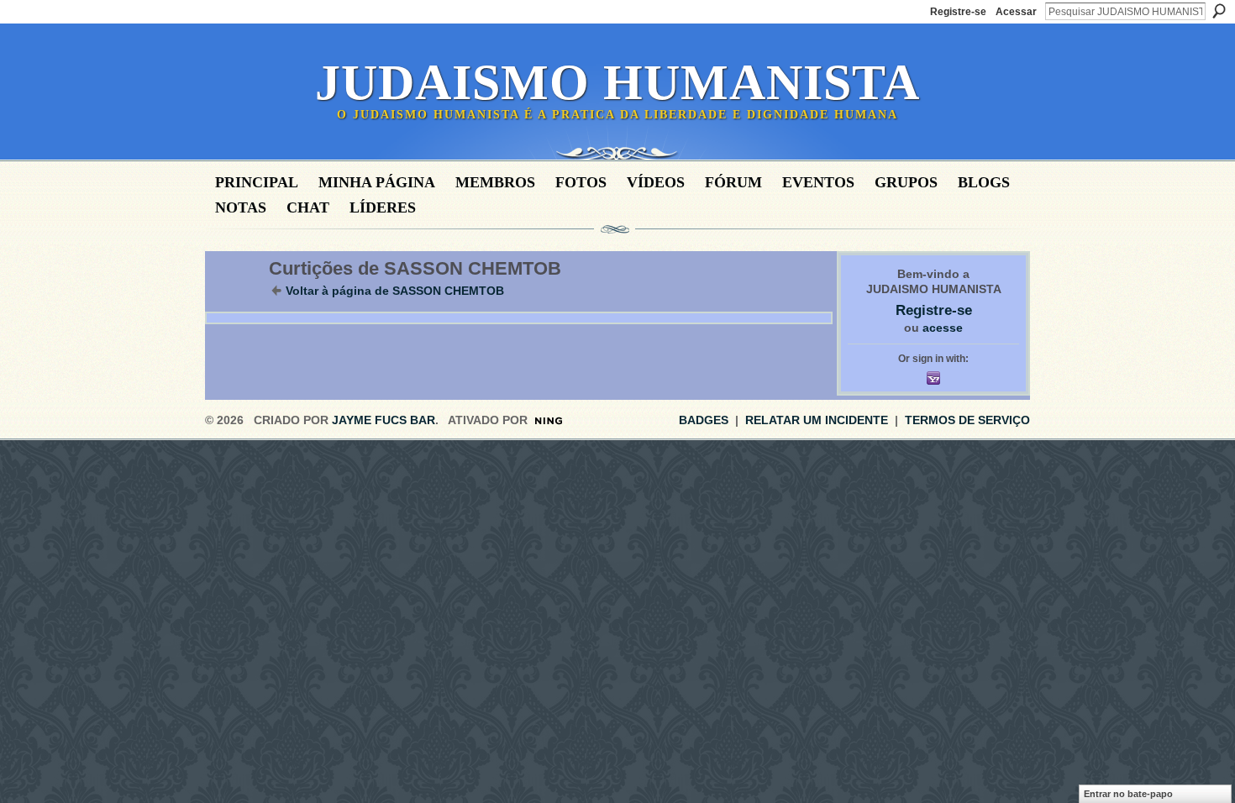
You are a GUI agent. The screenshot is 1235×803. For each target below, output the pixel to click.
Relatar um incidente (816, 420)
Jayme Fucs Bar (383, 420)
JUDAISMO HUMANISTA (617, 82)
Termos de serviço (967, 420)
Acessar (1016, 12)
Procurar (1219, 10)
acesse (942, 327)
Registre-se (958, 12)
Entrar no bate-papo (1128, 794)
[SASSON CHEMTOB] (232, 304)
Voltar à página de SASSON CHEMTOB (395, 290)
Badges (703, 420)
